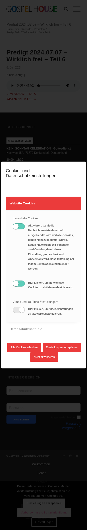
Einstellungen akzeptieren (62, 347)
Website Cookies (22, 203)
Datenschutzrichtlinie (26, 329)
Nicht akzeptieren (44, 357)
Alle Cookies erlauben (24, 347)
